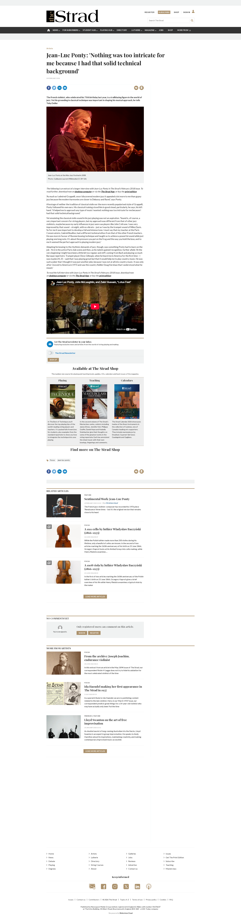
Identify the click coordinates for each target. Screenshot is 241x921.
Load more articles (95, 597)
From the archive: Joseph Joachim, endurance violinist (107, 658)
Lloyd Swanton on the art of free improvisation (105, 721)
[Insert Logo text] (72, 21)
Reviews (131, 861)
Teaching (94, 380)
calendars (109, 374)
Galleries (132, 853)
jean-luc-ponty (64, 460)
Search (192, 20)
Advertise (132, 865)
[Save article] (141, 88)
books (92, 374)
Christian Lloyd (112, 503)
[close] (143, 82)
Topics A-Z (124, 900)
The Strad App (82, 275)
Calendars (127, 380)
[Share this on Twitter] (54, 88)
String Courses (97, 865)
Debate (51, 861)
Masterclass (171, 868)
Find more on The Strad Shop (95, 449)
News (50, 857)
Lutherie (94, 857)
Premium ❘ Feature (92, 716)
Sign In (186, 12)
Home (51, 853)
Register (149, 12)
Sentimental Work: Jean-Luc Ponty (107, 499)
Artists (49, 48)
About (93, 868)
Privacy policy (151, 900)
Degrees (52, 868)
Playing (62, 380)
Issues (168, 853)
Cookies (163, 900)
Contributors (94, 900)
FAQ (171, 900)
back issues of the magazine (127, 374)
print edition (105, 275)
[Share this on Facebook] (48, 88)
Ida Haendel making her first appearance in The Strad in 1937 (113, 688)
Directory (95, 861)
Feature (87, 495)
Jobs (130, 857)
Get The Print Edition (175, 857)
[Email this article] (65, 88)
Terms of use (137, 900)
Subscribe (164, 12)
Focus (52, 460)
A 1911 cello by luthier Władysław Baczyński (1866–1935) (112, 531)
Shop (176, 12)
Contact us (133, 868)
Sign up (53, 360)
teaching (85, 374)
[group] (183, 30)
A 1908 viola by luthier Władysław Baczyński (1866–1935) (113, 567)
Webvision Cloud (126, 913)
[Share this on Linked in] (59, 88)
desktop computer (57, 275)
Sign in (110, 82)
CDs (103, 374)
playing (76, 374)
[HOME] (48, 30)
